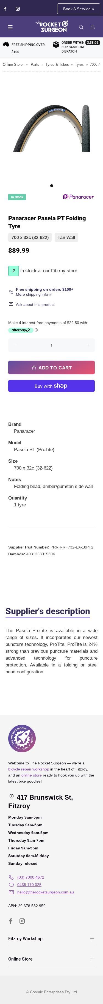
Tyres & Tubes (57, 64)
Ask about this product (35, 304)
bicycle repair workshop (28, 769)
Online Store (13, 64)
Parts (35, 64)
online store (31, 775)
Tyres (79, 64)
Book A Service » (78, 9)
